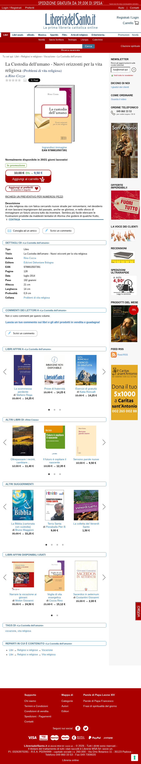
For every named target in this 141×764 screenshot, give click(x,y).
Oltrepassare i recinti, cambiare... (23, 461)
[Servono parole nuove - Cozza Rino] (86, 440)
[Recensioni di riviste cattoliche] (123, 257)
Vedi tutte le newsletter (123, 75)
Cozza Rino (56, 600)
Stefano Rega (24, 394)
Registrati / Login (128, 17)
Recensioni (119, 248)
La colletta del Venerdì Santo (86, 525)
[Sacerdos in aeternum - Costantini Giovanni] (86, 575)
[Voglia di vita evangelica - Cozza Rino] (55, 575)
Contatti (134, 7)
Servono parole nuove (86, 459)
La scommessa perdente (23, 390)
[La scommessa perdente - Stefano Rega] (23, 369)
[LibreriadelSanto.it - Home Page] (70, 21)
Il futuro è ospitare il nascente (54, 461)
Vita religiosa (48, 654)
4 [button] (63, 545)
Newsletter (120, 59)
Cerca (88, 46)
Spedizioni (30, 716)
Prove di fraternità (54, 388)
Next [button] (104, 371)
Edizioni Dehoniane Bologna (38, 262)
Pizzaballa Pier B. (56, 526)
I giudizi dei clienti (120, 87)
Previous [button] (5, 371)
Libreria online (70, 760)
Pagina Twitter (85, 728)
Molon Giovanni (24, 600)
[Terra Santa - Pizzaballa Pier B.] (54, 505)
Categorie (67, 700)
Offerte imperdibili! (119, 186)
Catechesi (98, 39)
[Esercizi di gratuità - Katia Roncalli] (86, 369)
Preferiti (29, 7)
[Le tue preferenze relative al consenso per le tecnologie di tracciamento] (134, 757)
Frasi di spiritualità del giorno (100, 706)
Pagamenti (45, 716)
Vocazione (49, 56)
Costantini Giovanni (87, 597)
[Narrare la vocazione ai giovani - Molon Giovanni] (23, 575)
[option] (23, 378)
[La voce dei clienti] (123, 235)
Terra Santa (54, 523)
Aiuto (121, 7)
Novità (41, 39)
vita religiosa (24, 631)
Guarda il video (118, 99)
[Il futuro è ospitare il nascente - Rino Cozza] (54, 440)
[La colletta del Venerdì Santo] (86, 505)
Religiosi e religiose (31, 56)
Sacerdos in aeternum (86, 594)
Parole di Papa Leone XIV (99, 694)
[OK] (134, 69)
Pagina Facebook (77, 728)
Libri (17, 56)
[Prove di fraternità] (54, 369)
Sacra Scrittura (56, 39)
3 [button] (60, 410)
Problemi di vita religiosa (37, 297)
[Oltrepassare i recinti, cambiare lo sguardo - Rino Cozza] (23, 440)
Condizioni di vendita (36, 711)
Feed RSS (117, 349)
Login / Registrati (11, 7)
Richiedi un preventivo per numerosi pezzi (34, 196)
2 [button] (54, 410)
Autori (65, 706)
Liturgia (84, 39)
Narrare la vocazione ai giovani (23, 596)
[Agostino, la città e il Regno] (124, 323)
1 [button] (49, 410)
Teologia (72, 39)
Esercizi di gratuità (86, 388)
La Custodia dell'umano (69, 56)
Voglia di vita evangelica (54, 596)
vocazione (10, 631)
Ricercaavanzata (70, 50)
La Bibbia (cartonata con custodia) (23, 525)
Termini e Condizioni (36, 706)
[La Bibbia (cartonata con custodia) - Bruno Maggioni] (22, 505)
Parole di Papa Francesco (98, 700)
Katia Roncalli (87, 391)
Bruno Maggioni (24, 529)
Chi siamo (30, 700)
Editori (65, 711)
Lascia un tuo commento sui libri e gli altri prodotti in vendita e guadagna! (53, 322)
